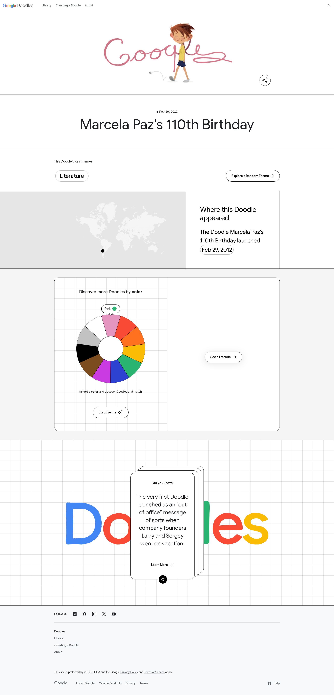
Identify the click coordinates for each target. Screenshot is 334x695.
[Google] (60, 683)
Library (46, 5)
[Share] (265, 80)
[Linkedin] (75, 614)
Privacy (131, 683)
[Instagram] (94, 614)
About (89, 5)
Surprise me (107, 412)
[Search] (329, 5)
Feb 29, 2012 (217, 249)
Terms (144, 683)
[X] (104, 614)
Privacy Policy (129, 672)
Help (276, 683)
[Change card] (163, 579)
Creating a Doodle (68, 5)
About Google (85, 683)
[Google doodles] (18, 5)
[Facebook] (84, 614)
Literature (72, 175)
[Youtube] (114, 614)
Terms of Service (154, 672)
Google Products (110, 683)
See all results (220, 357)
